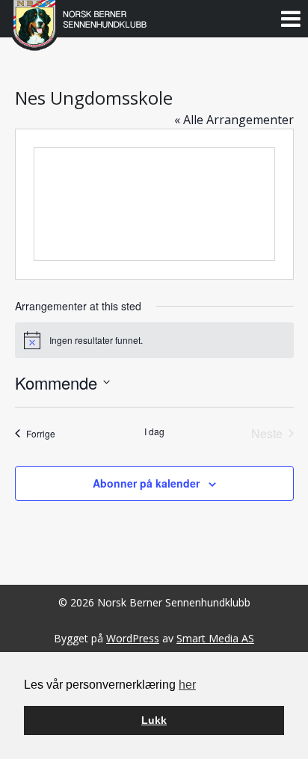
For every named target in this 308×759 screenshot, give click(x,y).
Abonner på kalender (146, 483)
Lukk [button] (154, 720)
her (187, 684)
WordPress (132, 638)
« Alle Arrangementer (234, 119)
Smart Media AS (215, 638)
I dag (154, 431)
